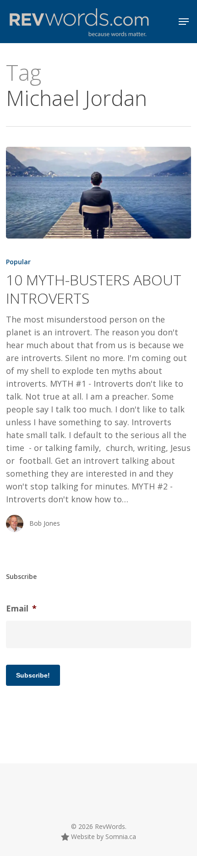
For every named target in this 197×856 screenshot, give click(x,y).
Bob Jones (44, 523)
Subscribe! (33, 675)
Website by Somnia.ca (102, 836)
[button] (184, 21)
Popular (18, 261)
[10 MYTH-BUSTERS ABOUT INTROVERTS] (98, 193)
